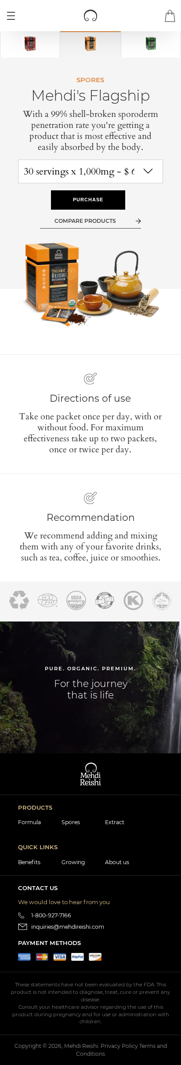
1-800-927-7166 (51, 915)
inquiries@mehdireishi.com (67, 926)
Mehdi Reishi (81, 1046)
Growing (73, 862)
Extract (114, 822)
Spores (71, 822)
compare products (85, 221)
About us (117, 862)
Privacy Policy (119, 1046)
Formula (29, 822)
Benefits (29, 862)
